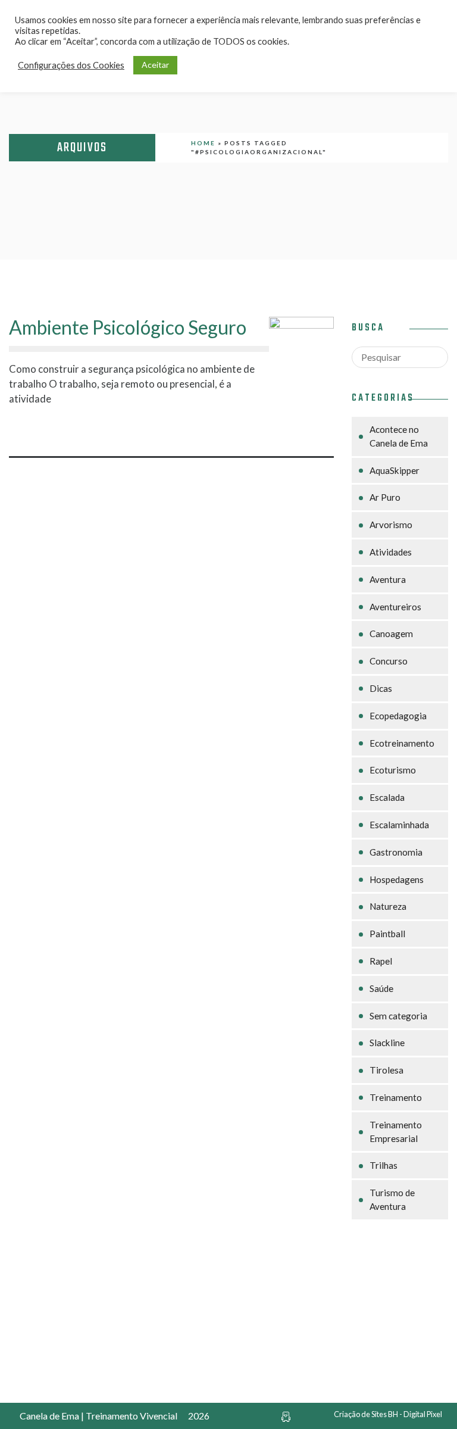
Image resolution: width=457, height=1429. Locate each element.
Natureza (388, 906)
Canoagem (391, 633)
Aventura (388, 579)
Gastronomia (396, 852)
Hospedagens (397, 879)
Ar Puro (385, 497)
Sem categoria (398, 1015)
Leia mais (133, 429)
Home (203, 142)
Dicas (381, 688)
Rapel (381, 961)
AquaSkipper (395, 470)
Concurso (389, 661)
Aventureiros (395, 606)
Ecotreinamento (402, 743)
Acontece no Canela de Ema (399, 436)
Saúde (381, 988)
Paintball (387, 933)
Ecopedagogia (398, 715)
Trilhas (383, 1165)
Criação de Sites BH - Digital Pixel (388, 1414)
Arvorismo (391, 524)
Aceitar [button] (155, 65)
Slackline (387, 1042)
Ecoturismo (393, 770)
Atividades (391, 552)
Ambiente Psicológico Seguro (127, 327)
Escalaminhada (399, 824)
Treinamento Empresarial (396, 1131)
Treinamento (396, 1097)
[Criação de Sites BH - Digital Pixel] (285, 1415)
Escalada (387, 797)
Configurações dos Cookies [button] (71, 65)
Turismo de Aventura (392, 1199)
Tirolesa (386, 1070)
